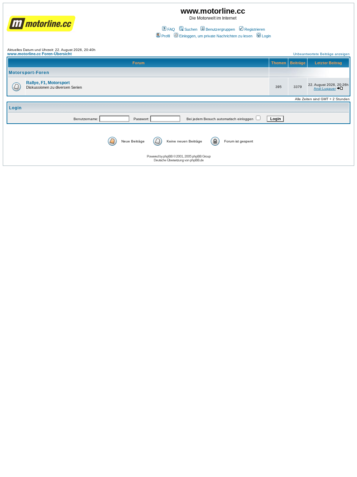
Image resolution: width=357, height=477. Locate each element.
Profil (165, 36)
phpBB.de (197, 160)
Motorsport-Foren (29, 72)
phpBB (168, 156)
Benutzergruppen (220, 29)
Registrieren (254, 29)
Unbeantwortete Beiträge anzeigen (321, 54)
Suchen (190, 29)
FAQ (171, 29)
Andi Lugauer (325, 88)
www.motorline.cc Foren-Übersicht (39, 54)
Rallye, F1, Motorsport (48, 82)
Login (266, 36)
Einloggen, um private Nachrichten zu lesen (215, 36)
